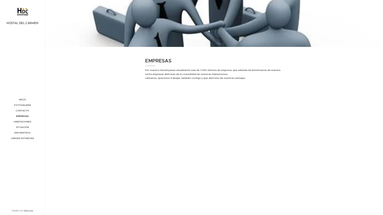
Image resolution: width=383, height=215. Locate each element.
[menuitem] (22, 99)
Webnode (28, 210)
